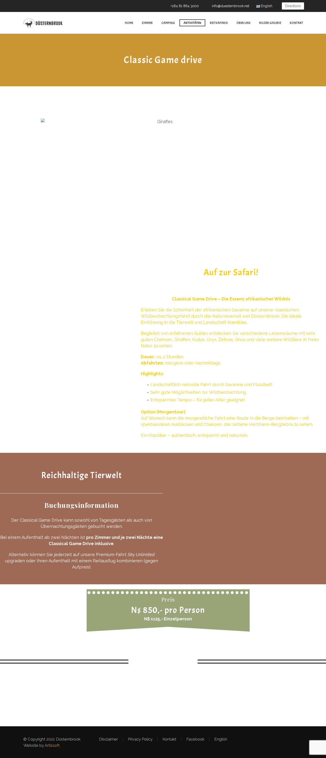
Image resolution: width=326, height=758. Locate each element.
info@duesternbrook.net (230, 6)
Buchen (163, 661)
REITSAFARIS (219, 23)
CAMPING (168, 23)
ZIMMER (147, 23)
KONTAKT (296, 23)
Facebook (195, 739)
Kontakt (169, 739)
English (220, 739)
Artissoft (52, 745)
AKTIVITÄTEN (192, 23)
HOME (129, 23)
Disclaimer (108, 739)
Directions (293, 6)
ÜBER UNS (244, 23)
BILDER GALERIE (270, 23)
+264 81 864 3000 (185, 6)
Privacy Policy (140, 739)
